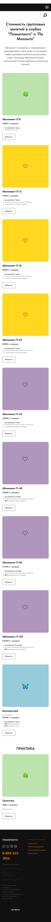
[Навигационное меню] (47, 7)
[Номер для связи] (15, 846)
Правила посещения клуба (35, 846)
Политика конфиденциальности (37, 850)
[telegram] (11, 846)
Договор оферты (32, 843)
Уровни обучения (33, 853)
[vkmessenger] (7, 846)
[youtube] (3, 846)
